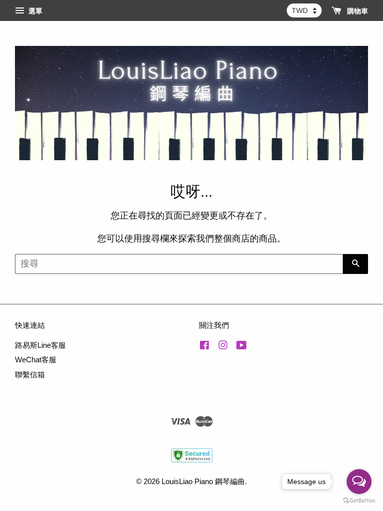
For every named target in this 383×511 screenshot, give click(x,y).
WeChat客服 (35, 359)
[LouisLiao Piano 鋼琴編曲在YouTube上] (241, 346)
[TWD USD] (304, 10)
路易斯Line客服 (40, 345)
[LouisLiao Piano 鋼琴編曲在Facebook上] (204, 346)
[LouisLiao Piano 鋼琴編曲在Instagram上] (222, 346)
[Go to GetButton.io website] (359, 501)
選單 (34, 11)
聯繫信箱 (30, 374)
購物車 (356, 11)
